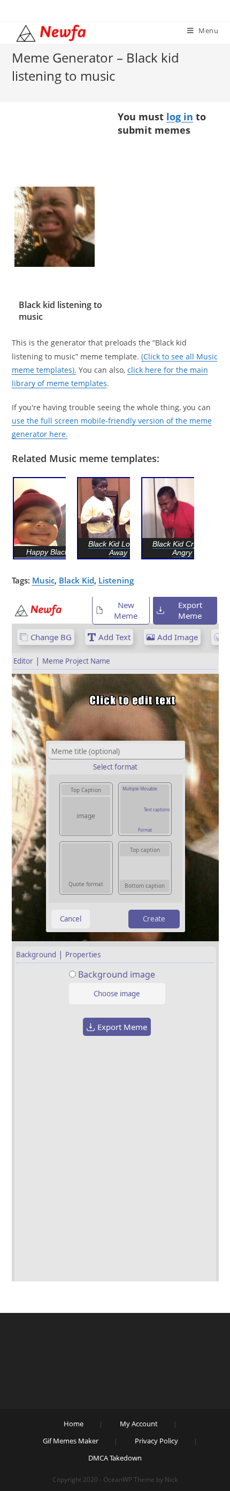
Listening (116, 580)
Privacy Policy (156, 1441)
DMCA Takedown (115, 1458)
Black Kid (76, 580)
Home (73, 1423)
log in (179, 116)
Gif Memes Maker (70, 1441)
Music (43, 580)
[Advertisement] (54, 149)
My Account (139, 1423)
